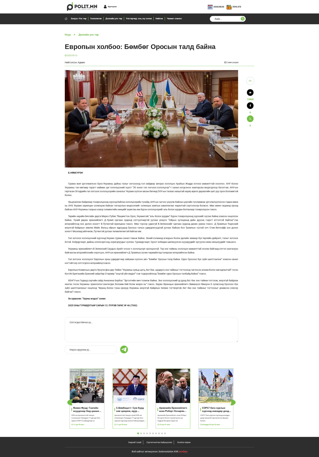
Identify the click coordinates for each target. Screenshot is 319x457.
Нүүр (68, 34)
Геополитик (96, 18)
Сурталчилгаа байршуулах (159, 442)
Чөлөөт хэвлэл (174, 18)
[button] (233, 402)
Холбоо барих (184, 442)
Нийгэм (159, 18)
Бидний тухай (134, 442)
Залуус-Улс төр (78, 18)
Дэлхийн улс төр (114, 18)
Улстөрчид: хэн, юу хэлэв (139, 18)
